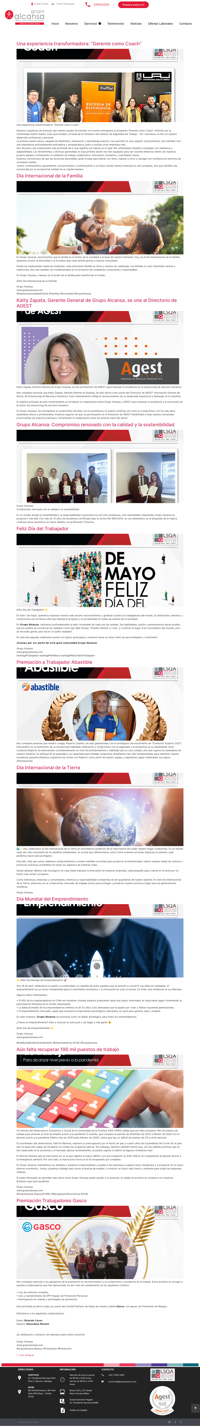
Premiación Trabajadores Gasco (52, 1200)
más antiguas (25, 1355)
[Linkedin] (169, 1422)
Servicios (90, 23)
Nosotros (71, 23)
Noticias (136, 23)
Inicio (55, 23)
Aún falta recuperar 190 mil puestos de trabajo (68, 1049)
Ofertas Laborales (160, 23)
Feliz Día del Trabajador (43, 528)
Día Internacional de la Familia (50, 176)
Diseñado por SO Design (28, 1422)
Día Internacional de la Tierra (48, 767)
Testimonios (115, 23)
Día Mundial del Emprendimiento (52, 899)
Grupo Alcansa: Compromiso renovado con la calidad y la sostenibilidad (95, 424)
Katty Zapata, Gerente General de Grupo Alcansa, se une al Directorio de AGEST (97, 303)
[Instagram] (181, 1422)
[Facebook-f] (175, 1422)
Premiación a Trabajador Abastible (54, 662)
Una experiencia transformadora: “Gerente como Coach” (79, 43)
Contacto (185, 23)
